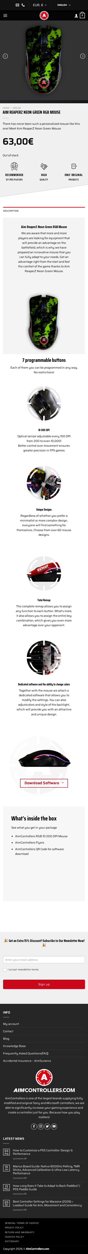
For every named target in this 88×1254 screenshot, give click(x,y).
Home (6, 108)
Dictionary (12, 1241)
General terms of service (22, 1223)
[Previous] (5, 56)
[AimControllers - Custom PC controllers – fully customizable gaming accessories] (44, 15)
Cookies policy (14, 1237)
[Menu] (5, 15)
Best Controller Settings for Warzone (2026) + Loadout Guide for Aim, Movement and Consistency (47, 1203)
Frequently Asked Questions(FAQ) (25, 1053)
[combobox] (40, 5)
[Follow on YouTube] (54, 1126)
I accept (22, 969)
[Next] (82, 56)
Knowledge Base (14, 1046)
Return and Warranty (19, 1232)
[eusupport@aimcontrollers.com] (18, 5)
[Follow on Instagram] (41, 1126)
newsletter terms (28, 969)
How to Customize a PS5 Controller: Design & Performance (43, 1152)
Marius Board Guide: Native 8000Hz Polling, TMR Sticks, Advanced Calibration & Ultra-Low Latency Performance (46, 1170)
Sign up (44, 984)
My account (11, 1024)
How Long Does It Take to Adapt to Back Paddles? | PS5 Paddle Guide (46, 1187)
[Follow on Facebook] (34, 1126)
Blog (6, 1038)
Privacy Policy (14, 1227)
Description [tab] (11, 211)
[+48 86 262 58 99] (23, 5)
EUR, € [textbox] (38, 5)
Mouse (17, 108)
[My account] (76, 15)
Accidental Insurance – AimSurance (27, 1061)
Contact (8, 1031)
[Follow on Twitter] (47, 1126)
